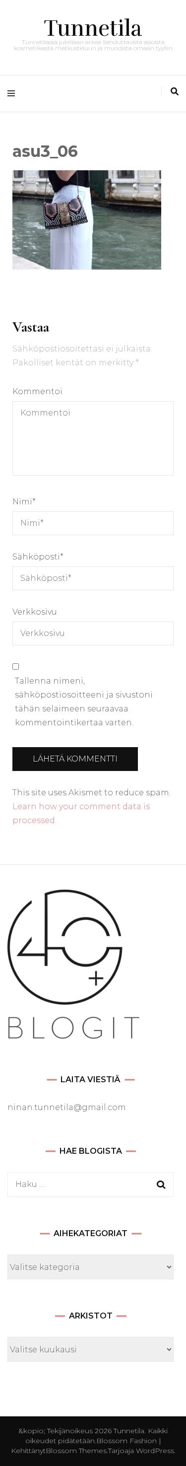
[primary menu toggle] (13, 93)
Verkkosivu (34, 612)
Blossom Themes (76, 1450)
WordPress (155, 1450)
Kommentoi (37, 391)
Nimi (24, 501)
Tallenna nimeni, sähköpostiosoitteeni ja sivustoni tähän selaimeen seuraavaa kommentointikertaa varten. (84, 701)
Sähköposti (37, 556)
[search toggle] (175, 91)
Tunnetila (93, 28)
